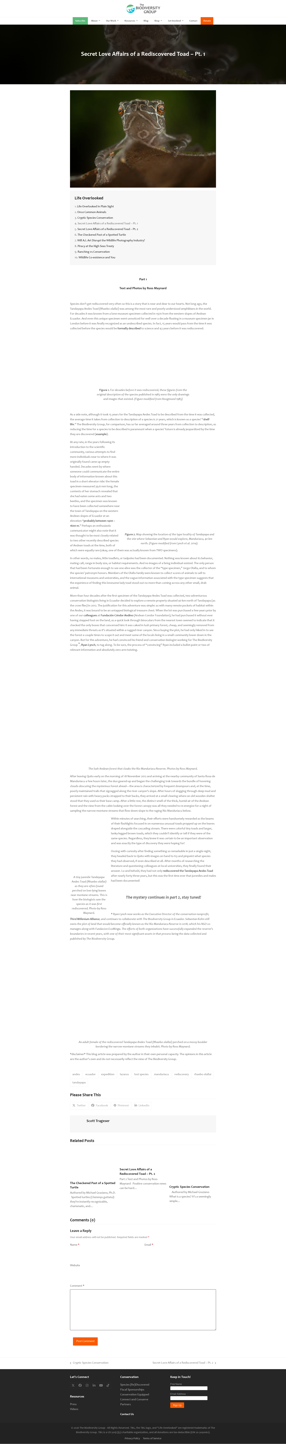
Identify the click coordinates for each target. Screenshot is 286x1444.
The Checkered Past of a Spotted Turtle (102, 235)
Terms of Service (152, 1438)
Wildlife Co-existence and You (97, 257)
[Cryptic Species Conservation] (192, 1165)
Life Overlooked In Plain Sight (95, 206)
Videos (74, 1409)
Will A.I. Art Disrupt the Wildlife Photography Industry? (111, 240)
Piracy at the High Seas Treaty (96, 246)
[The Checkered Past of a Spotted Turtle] (93, 1163)
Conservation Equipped (134, 1394)
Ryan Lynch (88, 645)
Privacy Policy (132, 1438)
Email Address (178, 1393)
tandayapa (79, 1082)
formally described (129, 328)
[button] (79, 1105)
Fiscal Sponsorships (132, 1389)
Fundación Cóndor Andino (117, 615)
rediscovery (181, 1074)
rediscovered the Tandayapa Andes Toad (188, 871)
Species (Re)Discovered (134, 1384)
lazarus (124, 1074)
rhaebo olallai (202, 1074)
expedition (107, 1074)
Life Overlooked (89, 198)
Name (74, 1245)
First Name (176, 1383)
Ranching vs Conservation (94, 252)
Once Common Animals (91, 212)
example (101, 434)
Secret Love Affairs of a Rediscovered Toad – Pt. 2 (107, 229)
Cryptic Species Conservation (95, 218)
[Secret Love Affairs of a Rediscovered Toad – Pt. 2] (143, 1156)
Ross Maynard (157, 288)
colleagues (90, 615)
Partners (125, 1404)
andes (76, 1074)
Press (73, 1404)
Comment (77, 1286)
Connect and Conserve (134, 1399)
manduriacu (161, 1074)
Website (75, 1265)
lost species (141, 1074)
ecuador (90, 1074)
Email (148, 1245)
